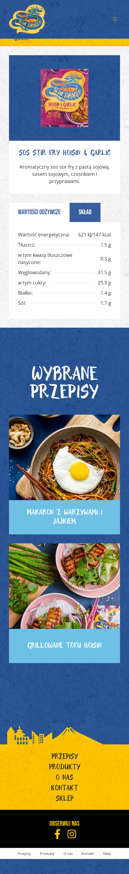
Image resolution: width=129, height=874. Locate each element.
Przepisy (65, 757)
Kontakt (64, 789)
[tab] (39, 212)
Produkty (64, 768)
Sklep (65, 799)
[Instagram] (72, 834)
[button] (115, 19)
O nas (64, 778)
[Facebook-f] (57, 834)
